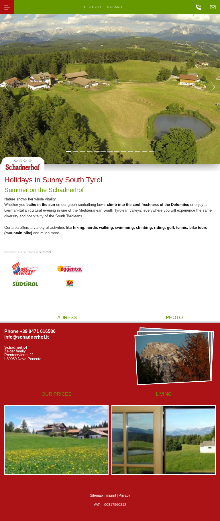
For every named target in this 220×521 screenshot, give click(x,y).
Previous (7, 87)
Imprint (110, 495)
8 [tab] (117, 151)
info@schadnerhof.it (26, 337)
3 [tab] (82, 151)
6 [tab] (103, 151)
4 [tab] (89, 151)
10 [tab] (131, 151)
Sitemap (96, 495)
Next (213, 87)
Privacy (124, 495)
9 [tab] (124, 151)
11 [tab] (137, 151)
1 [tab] (69, 151)
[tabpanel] (110, 87)
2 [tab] (75, 151)
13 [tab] (151, 151)
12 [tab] (144, 151)
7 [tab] (110, 151)
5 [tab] (96, 151)
